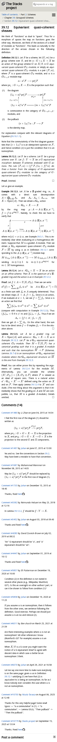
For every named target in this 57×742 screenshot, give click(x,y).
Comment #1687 (9, 465)
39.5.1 (40, 236)
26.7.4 (12, 353)
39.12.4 (25, 368)
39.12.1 (44, 250)
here (20, 494)
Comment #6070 (9, 665)
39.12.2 (18, 511)
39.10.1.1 (15, 136)
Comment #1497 (9, 448)
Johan (23, 448)
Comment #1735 (9, 485)
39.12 (14, 21)
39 (13, 18)
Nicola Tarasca (28, 694)
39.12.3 (46, 277)
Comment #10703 (10, 694)
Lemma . (9, 156)
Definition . (10, 57)
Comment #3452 (9, 519)
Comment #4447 (9, 553)
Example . (10, 191)
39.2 (47, 453)
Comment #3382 (9, 502)
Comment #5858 (9, 597)
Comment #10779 (10, 721)
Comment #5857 (9, 570)
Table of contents (10, 14)
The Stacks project (14, 6)
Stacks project (28, 721)
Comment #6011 (9, 623)
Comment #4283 (9, 533)
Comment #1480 (9, 413)
